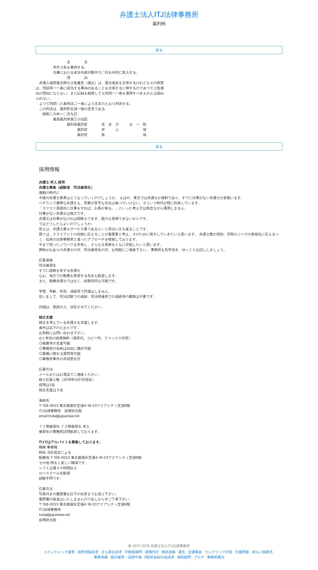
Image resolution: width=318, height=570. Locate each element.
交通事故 (195, 552)
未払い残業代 (262, 552)
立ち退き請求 (111, 552)
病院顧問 (184, 557)
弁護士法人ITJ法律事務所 (159, 14)
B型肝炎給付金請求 (159, 557)
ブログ (199, 557)
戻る (159, 50)
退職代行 (152, 552)
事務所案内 (215, 557)
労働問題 (242, 552)
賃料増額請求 (88, 552)
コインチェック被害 (59, 552)
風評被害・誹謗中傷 (126, 557)
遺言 (181, 552)
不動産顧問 (133, 552)
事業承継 (101, 557)
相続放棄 (168, 552)
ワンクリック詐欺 (218, 552)
